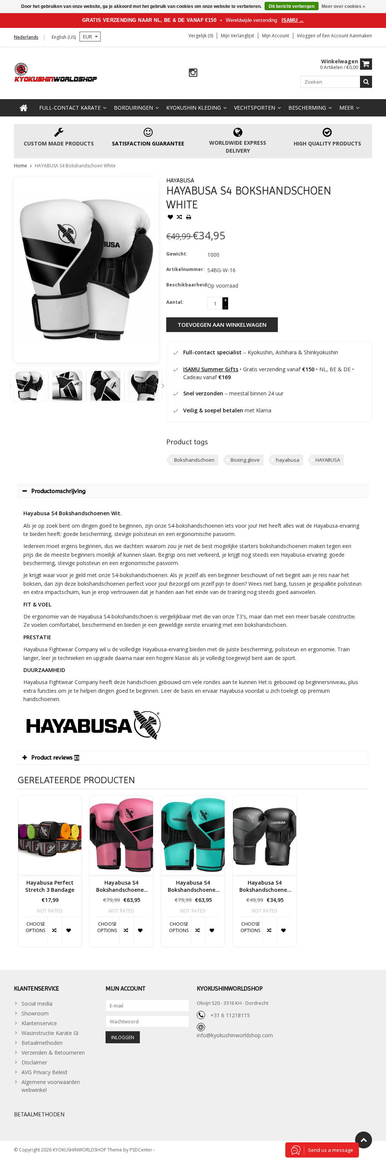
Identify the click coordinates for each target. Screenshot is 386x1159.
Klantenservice (39, 1023)
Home (20, 165)
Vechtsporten (254, 107)
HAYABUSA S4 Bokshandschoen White (75, 165)
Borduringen (133, 107)
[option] (29, 386)
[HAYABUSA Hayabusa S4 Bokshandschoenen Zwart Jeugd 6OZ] (264, 835)
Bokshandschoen (194, 459)
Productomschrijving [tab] (58, 491)
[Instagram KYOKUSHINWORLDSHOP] (193, 73)
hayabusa (287, 459)
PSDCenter (141, 1150)
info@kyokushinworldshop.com (235, 1035)
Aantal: (175, 302)
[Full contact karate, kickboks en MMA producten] (56, 71)
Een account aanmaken (347, 35)
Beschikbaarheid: (185, 285)
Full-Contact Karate (70, 107)
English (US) (64, 37)
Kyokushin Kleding (193, 107)
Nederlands (26, 37)
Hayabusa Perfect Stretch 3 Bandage (49, 886)
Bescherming (307, 107)
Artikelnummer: (185, 269)
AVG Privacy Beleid (44, 1072)
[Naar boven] (363, 1139)
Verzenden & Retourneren (53, 1052)
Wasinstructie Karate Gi (49, 1033)
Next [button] (162, 385)
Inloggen (307, 35)
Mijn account (275, 35)
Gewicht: (176, 254)
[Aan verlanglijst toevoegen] (170, 217)
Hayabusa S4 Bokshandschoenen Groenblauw (193, 886)
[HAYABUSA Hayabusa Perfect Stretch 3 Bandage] (49, 835)
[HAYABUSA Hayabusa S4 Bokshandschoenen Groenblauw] (193, 835)
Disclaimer (34, 1062)
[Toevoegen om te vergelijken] (179, 217)
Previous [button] (10, 385)
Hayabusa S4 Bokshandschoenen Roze (121, 886)
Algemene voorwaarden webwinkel (50, 1085)
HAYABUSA (180, 180)
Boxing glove (245, 459)
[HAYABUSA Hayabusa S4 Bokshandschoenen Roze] (121, 835)
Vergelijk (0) (200, 35)
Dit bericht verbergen (291, 6)
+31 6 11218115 (230, 1015)
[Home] (24, 108)
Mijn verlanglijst (237, 35)
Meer (346, 107)
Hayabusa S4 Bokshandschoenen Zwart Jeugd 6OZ (264, 886)
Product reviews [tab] (55, 757)
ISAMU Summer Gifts (210, 369)
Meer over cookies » (343, 6)
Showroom (35, 1013)
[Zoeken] (366, 82)
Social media (36, 1003)
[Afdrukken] (188, 217)
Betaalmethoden (42, 1042)
